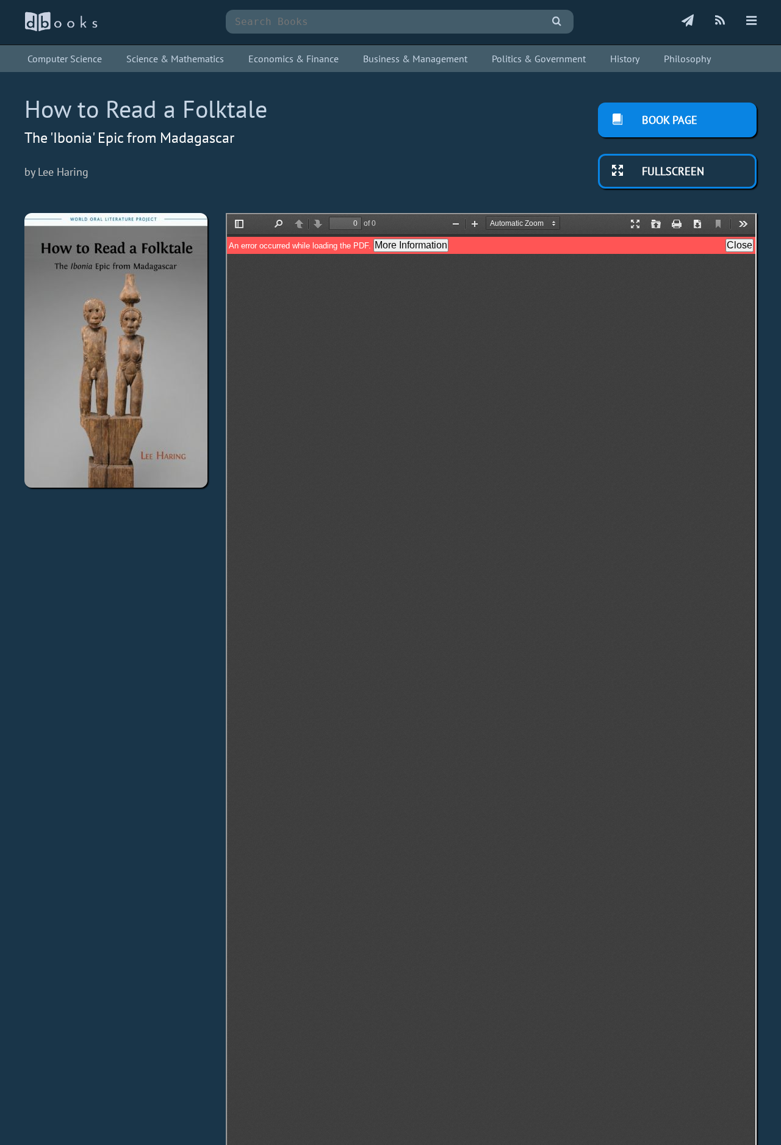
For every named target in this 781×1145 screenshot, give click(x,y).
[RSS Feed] (720, 21)
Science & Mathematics (175, 58)
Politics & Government (539, 58)
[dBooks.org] (61, 28)
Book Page (668, 120)
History (624, 58)
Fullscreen (671, 171)
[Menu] (751, 21)
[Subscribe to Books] (688, 21)
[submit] (557, 22)
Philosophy (687, 58)
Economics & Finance (293, 58)
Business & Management (415, 58)
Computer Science (64, 58)
